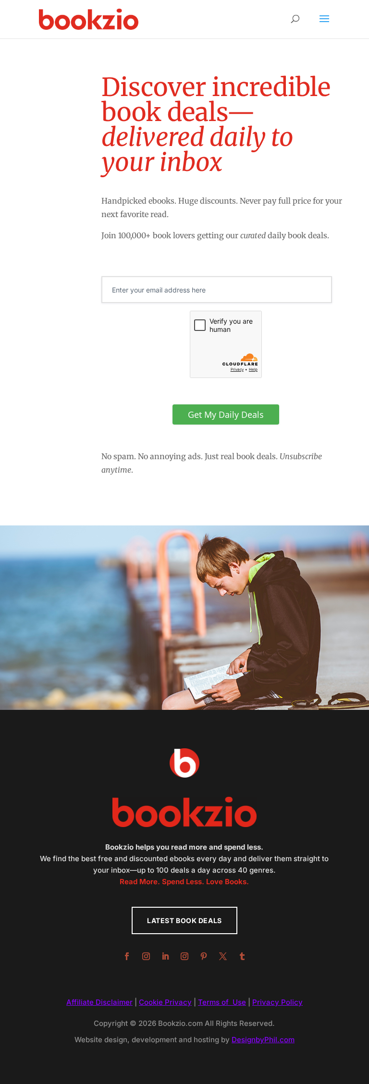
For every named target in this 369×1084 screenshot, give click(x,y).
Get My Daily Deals (226, 414)
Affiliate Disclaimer (99, 1002)
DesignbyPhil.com (263, 1039)
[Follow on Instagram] (146, 956)
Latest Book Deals (184, 920)
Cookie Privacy (165, 1002)
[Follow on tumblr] (242, 956)
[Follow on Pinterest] (203, 956)
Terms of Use (222, 1002)
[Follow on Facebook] (127, 956)
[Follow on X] (223, 956)
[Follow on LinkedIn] (165, 956)
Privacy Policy (277, 1002)
